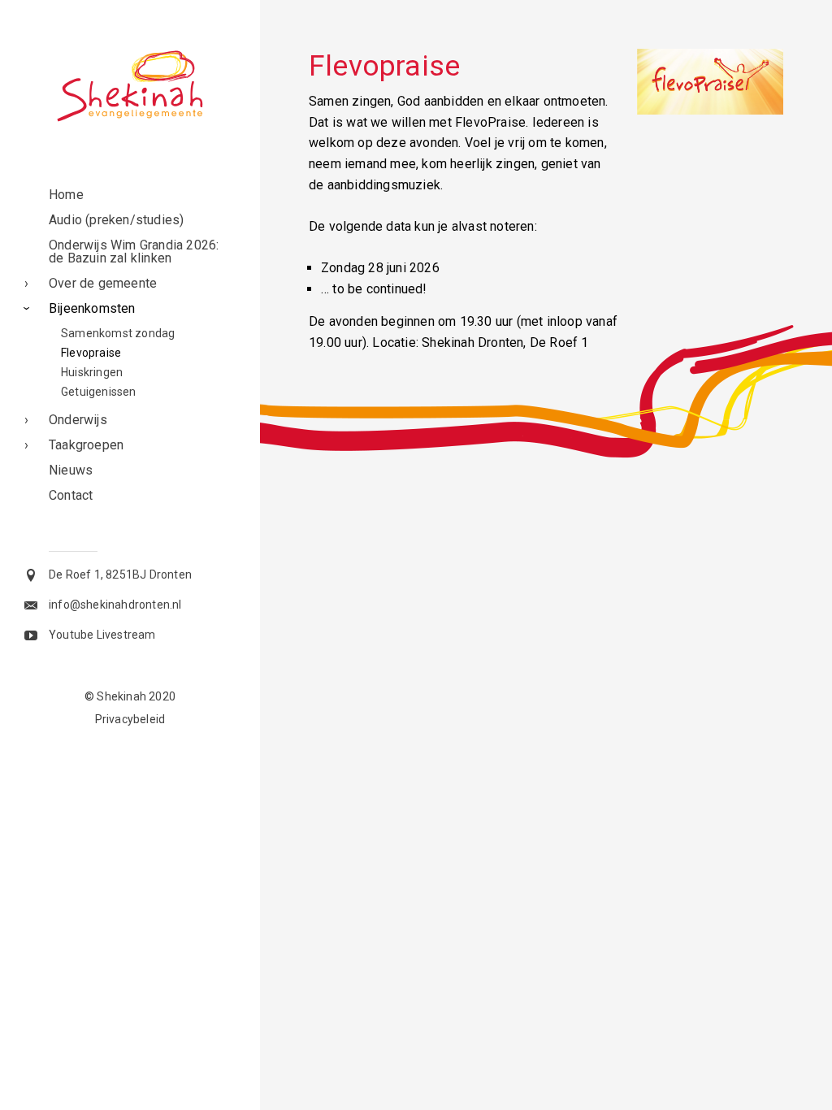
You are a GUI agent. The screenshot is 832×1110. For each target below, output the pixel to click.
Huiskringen (92, 372)
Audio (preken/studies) (116, 220)
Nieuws (71, 470)
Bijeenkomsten (92, 308)
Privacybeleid (130, 719)
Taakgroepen (86, 445)
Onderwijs (78, 419)
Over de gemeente (103, 283)
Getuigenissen (98, 391)
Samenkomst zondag (118, 333)
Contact (71, 495)
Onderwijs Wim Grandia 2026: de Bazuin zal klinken (134, 251)
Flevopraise (91, 352)
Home (66, 194)
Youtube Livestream (102, 634)
